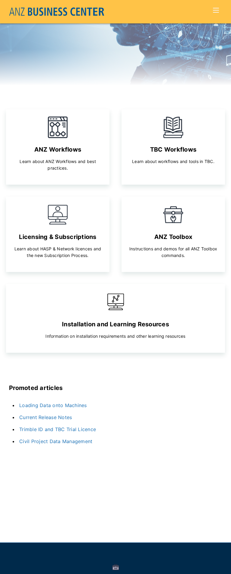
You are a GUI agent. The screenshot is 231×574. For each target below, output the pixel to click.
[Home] (57, 12)
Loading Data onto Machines (53, 405)
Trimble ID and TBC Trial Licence (57, 429)
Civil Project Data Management (55, 441)
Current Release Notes (45, 417)
